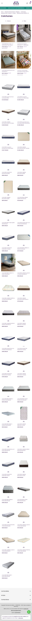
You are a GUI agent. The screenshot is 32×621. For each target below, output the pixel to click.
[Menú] (2, 3)
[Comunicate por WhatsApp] (29, 612)
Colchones (23, 11)
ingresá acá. (26, 608)
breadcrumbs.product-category (12, 11)
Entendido (20, 618)
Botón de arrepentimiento (16, 610)
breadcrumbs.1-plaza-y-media (8, 13)
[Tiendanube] (16, 613)
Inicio (2, 11)
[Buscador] (27, 3)
